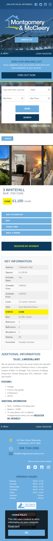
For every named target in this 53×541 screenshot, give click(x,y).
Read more (14, 526)
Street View (12, 227)
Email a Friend (13, 233)
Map (8, 221)
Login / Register (44, 54)
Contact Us (26, 40)
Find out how (26, 75)
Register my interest (26, 246)
